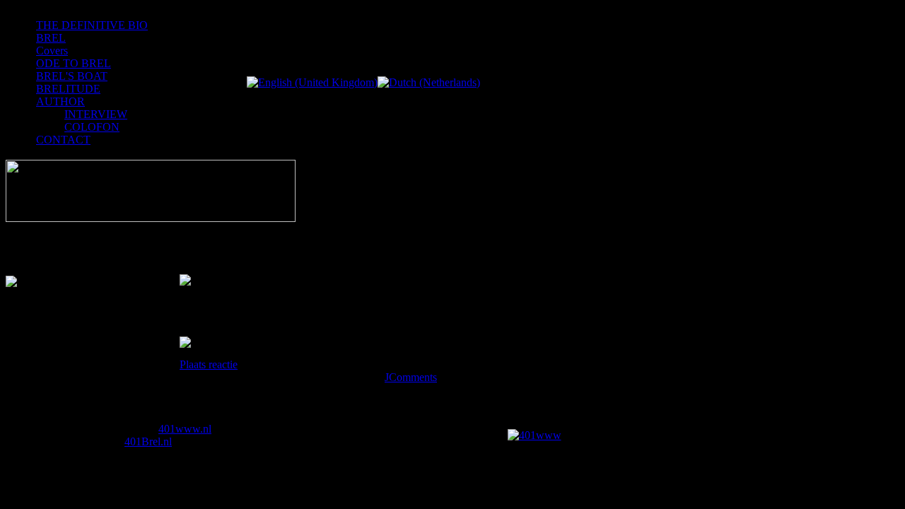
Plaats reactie (209, 364)
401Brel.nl (148, 441)
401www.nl (184, 429)
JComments (411, 377)
